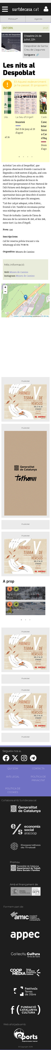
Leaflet (16, 316)
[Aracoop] (25, 830)
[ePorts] (25, 1036)
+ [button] (5, 287)
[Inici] (25, 9)
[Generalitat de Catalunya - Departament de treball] (25, 871)
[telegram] (33, 759)
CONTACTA (38, 768)
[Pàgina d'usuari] (46, 10)
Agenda (38, 19)
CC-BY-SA (44, 316)
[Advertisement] (25, 346)
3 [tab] (27, 156)
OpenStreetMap (26, 316)
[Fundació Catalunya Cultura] (25, 1011)
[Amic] (25, 918)
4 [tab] (31, 156)
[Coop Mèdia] (25, 974)
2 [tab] (23, 156)
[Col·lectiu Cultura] (25, 955)
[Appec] (25, 937)
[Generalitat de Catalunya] (25, 812)
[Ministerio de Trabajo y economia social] (25, 893)
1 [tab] (19, 156)
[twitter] (15, 759)
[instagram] (24, 759)
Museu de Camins (18, 272)
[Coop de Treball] (25, 849)
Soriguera (29, 54)
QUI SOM (12, 768)
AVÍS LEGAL (12, 776)
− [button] (5, 291)
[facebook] (6, 759)
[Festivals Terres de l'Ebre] (25, 992)
